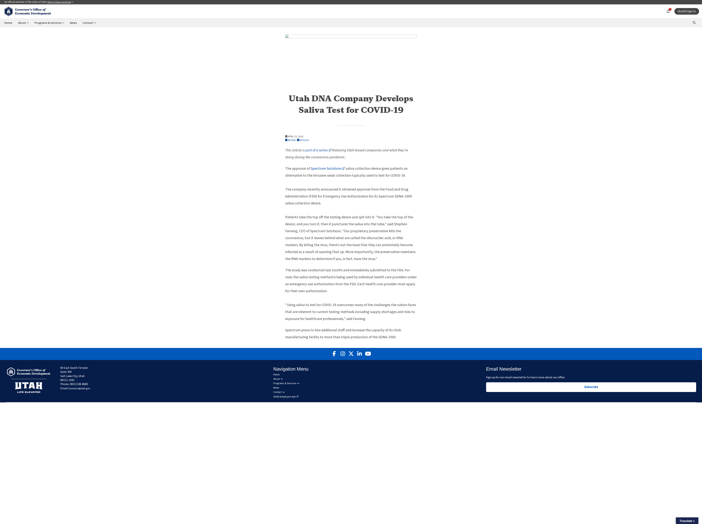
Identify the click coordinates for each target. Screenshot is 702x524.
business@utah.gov (79, 388)
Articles (304, 140)
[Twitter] (351, 354)
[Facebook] (334, 354)
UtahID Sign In (687, 11)
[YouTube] (368, 354)
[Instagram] (342, 354)
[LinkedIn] (359, 354)
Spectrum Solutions (328, 168)
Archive (291, 140)
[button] (687, 520)
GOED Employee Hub (284, 397)
